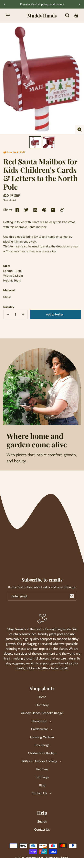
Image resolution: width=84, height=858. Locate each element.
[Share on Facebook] (17, 209)
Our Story (42, 705)
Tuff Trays (42, 777)
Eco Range (42, 745)
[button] (67, 15)
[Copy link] (62, 209)
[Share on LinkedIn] (35, 209)
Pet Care (42, 769)
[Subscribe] (71, 596)
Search (42, 821)
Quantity (8, 307)
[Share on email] (53, 209)
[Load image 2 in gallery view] (49, 142)
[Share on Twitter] (26, 209)
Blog (42, 785)
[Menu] (7, 15)
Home (42, 697)
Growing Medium (42, 737)
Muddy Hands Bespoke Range (42, 713)
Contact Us (42, 829)
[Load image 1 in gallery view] (35, 142)
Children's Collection (42, 753)
